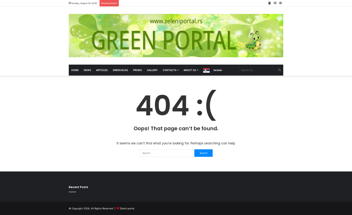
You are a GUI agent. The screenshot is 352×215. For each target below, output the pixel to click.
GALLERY (152, 70)
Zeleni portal (127, 208)
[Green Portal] (176, 35)
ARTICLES (102, 70)
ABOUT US (190, 70)
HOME (75, 70)
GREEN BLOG (120, 70)
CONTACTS (169, 70)
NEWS (87, 70)
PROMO (137, 70)
